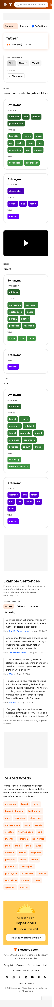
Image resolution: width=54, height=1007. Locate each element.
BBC (11, 674)
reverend (29, 325)
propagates (27, 866)
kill (19, 501)
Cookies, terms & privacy (26, 970)
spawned (10, 887)
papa (30, 143)
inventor (9, 838)
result (33, 203)
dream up (14, 459)
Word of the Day (26, 918)
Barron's (12, 702)
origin (38, 136)
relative (42, 873)
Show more (17, 76)
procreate (29, 440)
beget (12, 419)
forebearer (15, 162)
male (8, 845)
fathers (21, 606)
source (38, 150)
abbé (12, 338)
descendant (15, 191)
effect (12, 203)
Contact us (34, 965)
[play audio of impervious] (16, 929)
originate (14, 440)
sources (24, 887)
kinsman (23, 838)
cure (21, 338)
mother (13, 216)
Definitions (41, 26)
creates (9, 831)
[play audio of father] (8, 44)
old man (9, 852)
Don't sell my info (26, 983)
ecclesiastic (15, 311)
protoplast (27, 873)
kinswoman (38, 838)
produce (13, 446)
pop (40, 143)
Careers (20, 965)
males (18, 845)
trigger (38, 446)
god (40, 831)
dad (26, 116)
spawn (26, 446)
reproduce (11, 880)
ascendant (11, 804)
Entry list (8, 965)
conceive (14, 406)
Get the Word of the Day (26, 937)
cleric (27, 825)
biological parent (14, 811)
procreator (32, 162)
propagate (11, 873)
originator (35, 852)
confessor (30, 305)
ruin (38, 501)
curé (31, 338)
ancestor (14, 116)
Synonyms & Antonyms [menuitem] (11, 26)
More (23, 26)
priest (23, 859)
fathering (10, 612)
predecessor (16, 123)
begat (36, 804)
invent (38, 433)
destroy (13, 494)
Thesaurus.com (10, 4)
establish (29, 426)
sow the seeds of (18, 466)
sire (28, 150)
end (23, 203)
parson (13, 318)
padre (20, 143)
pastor (25, 318)
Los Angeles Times (17, 653)
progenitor (15, 150)
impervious (26, 922)
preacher (14, 325)
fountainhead (25, 831)
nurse (38, 845)
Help (45, 965)
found (12, 433)
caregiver (20, 818)
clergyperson (12, 825)
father (8, 606)
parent (36, 116)
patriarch (10, 859)
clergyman (15, 305)
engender (14, 426)
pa (10, 143)
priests (34, 859)
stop (11, 508)
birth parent (34, 811)
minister (13, 292)
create (24, 419)
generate (25, 433)
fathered (34, 606)
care (7, 818)
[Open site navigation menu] (5, 4)
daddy (27, 136)
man (28, 845)
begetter (14, 136)
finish (34, 494)
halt (11, 501)
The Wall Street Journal (19, 631)
